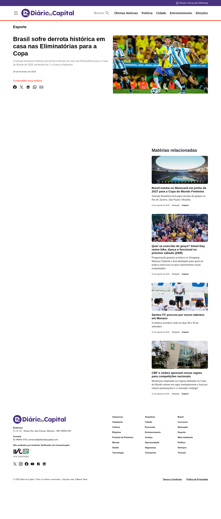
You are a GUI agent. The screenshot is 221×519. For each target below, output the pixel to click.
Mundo (116, 442)
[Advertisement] (76, 127)
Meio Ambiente (185, 437)
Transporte (150, 452)
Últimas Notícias (126, 13)
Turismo (182, 452)
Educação (183, 427)
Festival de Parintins (122, 437)
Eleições (202, 13)
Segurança (150, 447)
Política (147, 13)
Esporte (185, 205)
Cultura (116, 427)
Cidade (161, 13)
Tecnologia (118, 452)
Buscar (99, 13)
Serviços (182, 447)
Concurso (183, 422)
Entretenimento (181, 13)
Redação (176, 205)
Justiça (148, 437)
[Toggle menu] (15, 13)
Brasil (181, 417)
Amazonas (117, 417)
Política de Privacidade (197, 479)
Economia (150, 427)
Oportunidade (152, 442)
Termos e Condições (172, 479)
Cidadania (117, 422)
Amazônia (150, 417)
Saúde (115, 447)
